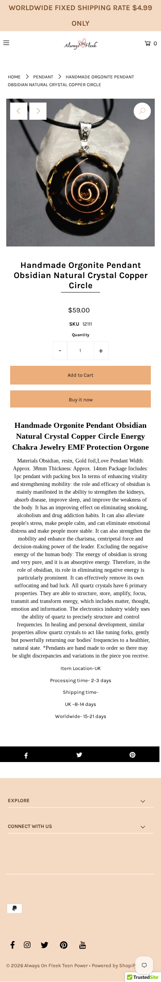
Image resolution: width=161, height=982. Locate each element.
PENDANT (43, 77)
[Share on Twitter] (79, 754)
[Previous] (18, 111)
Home (14, 77)
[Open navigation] (18, 42)
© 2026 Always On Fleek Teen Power (47, 965)
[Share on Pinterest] (132, 754)
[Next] (38, 111)
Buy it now (81, 399)
